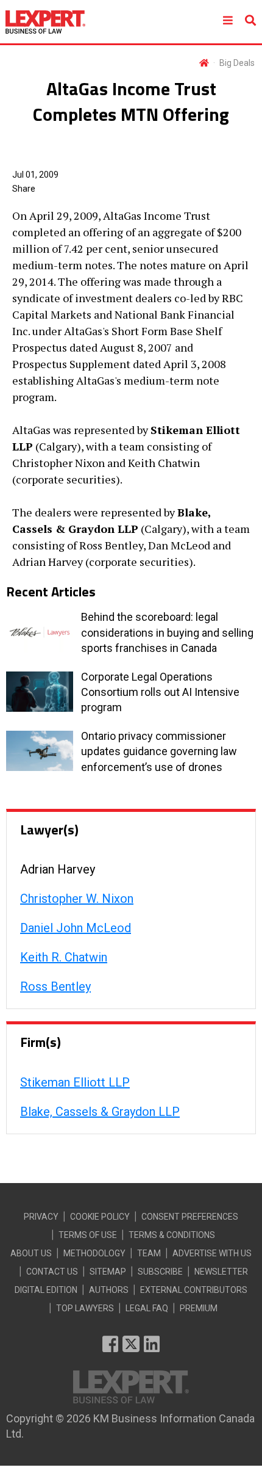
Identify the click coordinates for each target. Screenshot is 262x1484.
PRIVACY (41, 1217)
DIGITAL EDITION (46, 1290)
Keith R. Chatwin (63, 957)
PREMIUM (199, 1308)
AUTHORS (109, 1290)
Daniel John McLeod (75, 928)
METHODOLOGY (94, 1253)
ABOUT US (31, 1253)
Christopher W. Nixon (76, 898)
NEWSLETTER (221, 1271)
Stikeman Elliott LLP (75, 1082)
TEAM (149, 1253)
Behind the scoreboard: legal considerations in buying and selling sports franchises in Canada (167, 632)
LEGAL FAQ (147, 1308)
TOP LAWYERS (85, 1308)
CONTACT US (52, 1271)
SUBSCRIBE (160, 1271)
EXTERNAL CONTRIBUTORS (193, 1290)
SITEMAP (108, 1271)
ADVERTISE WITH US (212, 1253)
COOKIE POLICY (100, 1217)
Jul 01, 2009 (35, 174)
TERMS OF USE (87, 1235)
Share (23, 189)
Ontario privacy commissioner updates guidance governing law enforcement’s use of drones (159, 751)
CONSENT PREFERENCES (189, 1217)
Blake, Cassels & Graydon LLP (100, 1111)
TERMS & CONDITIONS (172, 1235)
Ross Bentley (55, 986)
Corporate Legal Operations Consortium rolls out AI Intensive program (160, 692)
